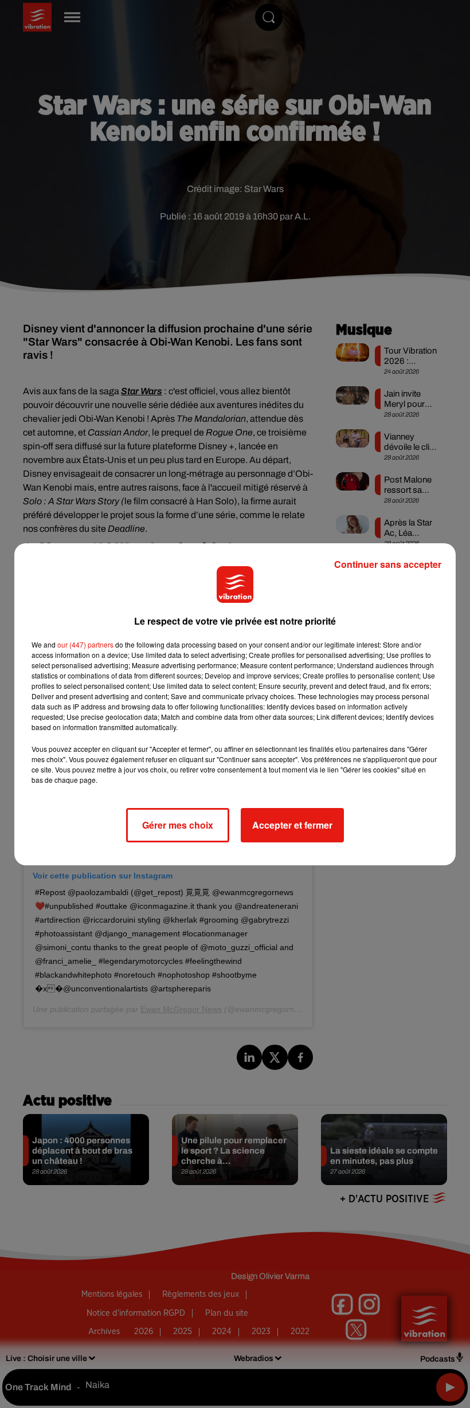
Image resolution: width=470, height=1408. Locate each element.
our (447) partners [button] (85, 644)
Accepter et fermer (292, 825)
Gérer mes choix (177, 825)
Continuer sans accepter (387, 564)
